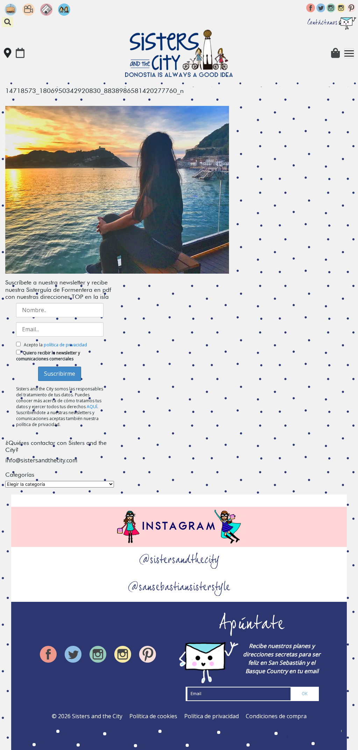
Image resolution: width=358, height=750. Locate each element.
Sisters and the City (97, 716)
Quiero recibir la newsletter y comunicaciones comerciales (48, 356)
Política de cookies (153, 716)
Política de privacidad (211, 716)
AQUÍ (92, 407)
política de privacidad (65, 345)
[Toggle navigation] (349, 53)
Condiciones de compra (276, 716)
